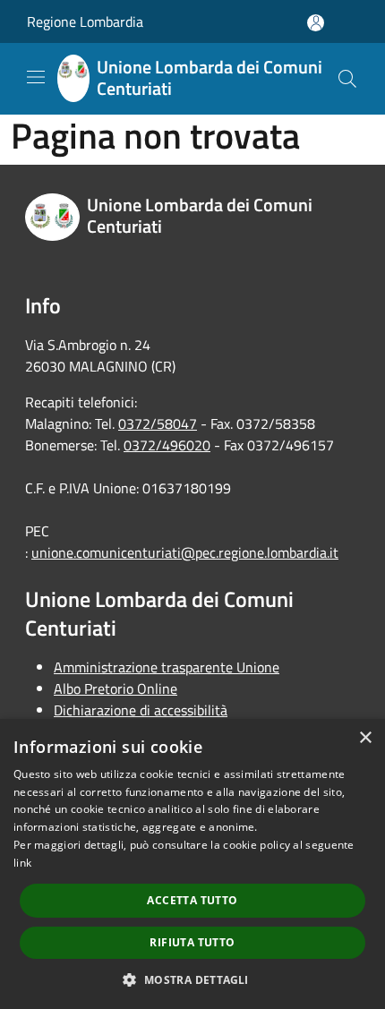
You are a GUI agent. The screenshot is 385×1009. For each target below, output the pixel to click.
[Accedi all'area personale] (315, 23)
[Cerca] (347, 79)
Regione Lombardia (85, 21)
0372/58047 (157, 423)
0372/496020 (167, 445)
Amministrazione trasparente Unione (166, 667)
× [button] (365, 738)
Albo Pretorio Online (115, 688)
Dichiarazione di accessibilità (140, 710)
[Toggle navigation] (36, 77)
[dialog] (192, 864)
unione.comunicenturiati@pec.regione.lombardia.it (184, 552)
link (22, 862)
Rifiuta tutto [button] (192, 942)
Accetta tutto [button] (192, 900)
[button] (192, 979)
